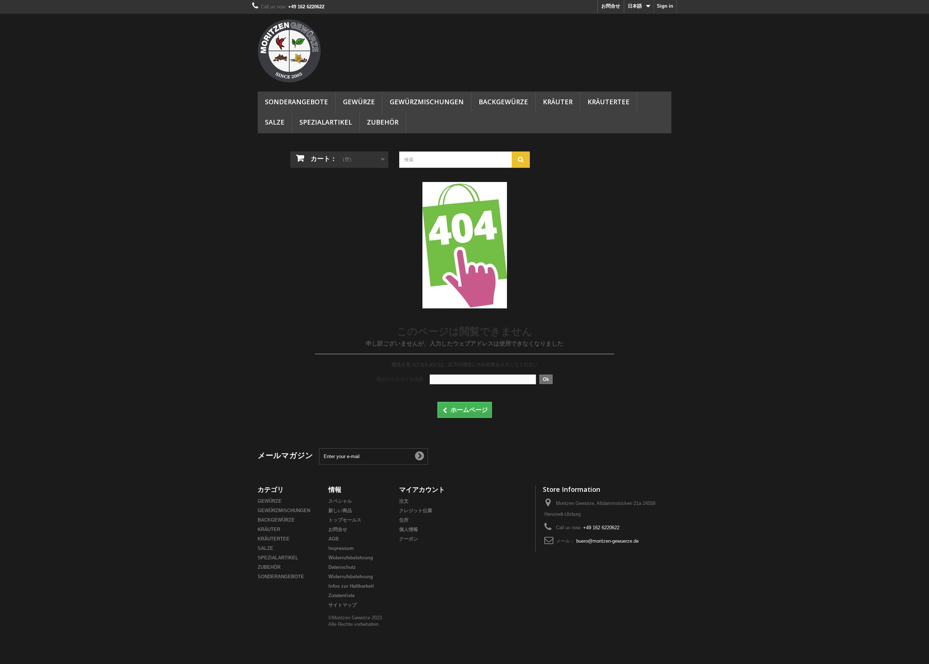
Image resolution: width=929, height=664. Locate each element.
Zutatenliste (341, 595)
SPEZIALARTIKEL (325, 122)
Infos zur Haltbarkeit (351, 586)
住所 (404, 520)
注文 (404, 501)
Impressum (341, 548)
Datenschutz (342, 567)
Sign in (665, 6)
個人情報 (408, 529)
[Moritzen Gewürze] (323, 50)
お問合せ (610, 6)
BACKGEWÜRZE (503, 101)
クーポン (408, 539)
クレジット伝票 (415, 510)
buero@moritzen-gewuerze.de (607, 541)
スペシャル (340, 501)
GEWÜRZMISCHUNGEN (427, 101)
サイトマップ (342, 605)
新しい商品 (340, 510)
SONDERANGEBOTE (296, 101)
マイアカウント (422, 489)
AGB (333, 539)
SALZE (275, 122)
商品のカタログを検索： (402, 379)
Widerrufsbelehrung (350, 557)
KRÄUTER (558, 101)
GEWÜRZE (359, 101)
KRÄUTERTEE (609, 101)
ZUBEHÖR (382, 122)
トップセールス (344, 520)
